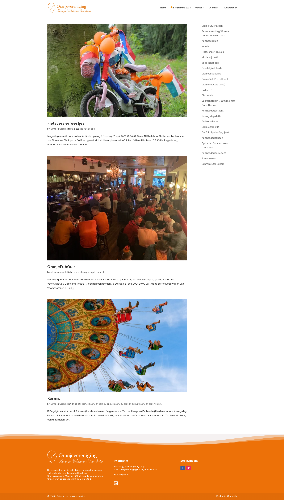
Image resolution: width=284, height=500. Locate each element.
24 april (92, 272)
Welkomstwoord (211, 121)
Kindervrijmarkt (210, 57)
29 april (149, 404)
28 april (141, 404)
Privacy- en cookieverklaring (71, 496)
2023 (84, 129)
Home (163, 8)
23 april (99, 404)
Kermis (53, 398)
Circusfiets (207, 95)
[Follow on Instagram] (188, 468)
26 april (124, 404)
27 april (132, 404)
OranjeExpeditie (210, 127)
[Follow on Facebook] (182, 468)
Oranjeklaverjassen (212, 25)
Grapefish (232, 496)
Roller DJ (207, 90)
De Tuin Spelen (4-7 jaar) (215, 132)
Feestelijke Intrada (212, 68)
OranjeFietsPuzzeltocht (215, 79)
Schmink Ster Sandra (213, 164)
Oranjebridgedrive (211, 73)
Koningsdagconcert (212, 138)
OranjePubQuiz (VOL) (213, 84)
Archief (198, 8)
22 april (91, 404)
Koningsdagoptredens (214, 153)
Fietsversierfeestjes (65, 123)
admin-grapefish (58, 129)
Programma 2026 (182, 8)
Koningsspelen (210, 41)
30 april (158, 404)
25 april (91, 129)
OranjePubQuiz (61, 267)
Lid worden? (230, 8)
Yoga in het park (210, 62)
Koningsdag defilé (211, 116)
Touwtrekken (209, 158)
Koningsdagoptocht (213, 110)
